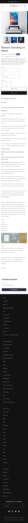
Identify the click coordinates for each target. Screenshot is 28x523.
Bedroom (5, 472)
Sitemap (5, 324)
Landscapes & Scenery (8, 354)
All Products (6, 328)
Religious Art (6, 382)
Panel (2, 67)
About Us (5, 304)
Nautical (5, 371)
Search (4, 297)
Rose (4, 452)
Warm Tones (6, 408)
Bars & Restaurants (7, 344)
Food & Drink (6, 398)
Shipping (7, 56)
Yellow (4, 459)
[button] (3, 6)
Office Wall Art (6, 378)
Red (4, 449)
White (4, 455)
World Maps (6, 392)
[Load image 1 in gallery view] (7, 40)
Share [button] (4, 268)
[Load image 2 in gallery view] (14, 40)
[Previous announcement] (2, 1)
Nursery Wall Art (7, 375)
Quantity (3, 80)
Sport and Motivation (8, 388)
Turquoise (5, 415)
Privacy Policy (6, 314)
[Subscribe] (22, 505)
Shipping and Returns (8, 308)
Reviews (5, 331)
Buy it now (14, 93)
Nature (4, 365)
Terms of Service (7, 321)
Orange (4, 442)
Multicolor (5, 462)
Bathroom (5, 496)
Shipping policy (22, 519)
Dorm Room (6, 479)
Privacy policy (7, 519)
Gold (4, 432)
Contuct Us (5, 301)
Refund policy (21, 517)
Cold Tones (5, 412)
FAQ (4, 311)
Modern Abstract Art (8, 358)
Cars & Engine (6, 348)
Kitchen (5, 475)
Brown (4, 428)
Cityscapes (5, 351)
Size (2, 73)
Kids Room (5, 486)
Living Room (6, 469)
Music (4, 361)
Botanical (5, 368)
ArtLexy (8, 517)
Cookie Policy (6, 318)
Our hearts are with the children (11, 335)
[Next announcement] (25, 1)
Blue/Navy (5, 425)
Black (4, 422)
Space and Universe (7, 385)
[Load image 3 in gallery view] (21, 40)
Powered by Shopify (14, 517)
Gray (4, 435)
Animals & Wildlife (7, 341)
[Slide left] (1, 40)
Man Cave (5, 482)
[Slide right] (26, 40)
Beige (4, 418)
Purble (4, 445)
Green (4, 439)
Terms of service (14, 519)
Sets (4, 395)
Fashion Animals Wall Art (9, 402)
